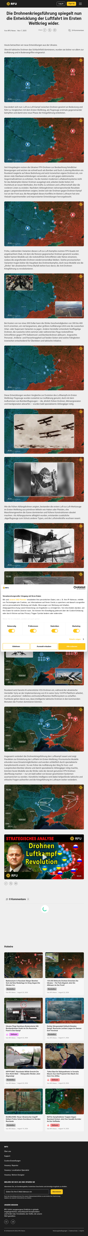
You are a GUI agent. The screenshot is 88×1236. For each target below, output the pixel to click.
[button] (80, 3)
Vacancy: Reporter (11, 1165)
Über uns (7, 1151)
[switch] (33, 631)
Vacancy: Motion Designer (14, 1175)
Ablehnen (16, 646)
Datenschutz (73, 1231)
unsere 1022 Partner (17, 600)
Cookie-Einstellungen (12, 1161)
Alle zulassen (72, 646)
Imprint (81, 1231)
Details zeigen (75, 639)
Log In (61, 4)
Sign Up (71, 4)
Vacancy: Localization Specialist (16, 1170)
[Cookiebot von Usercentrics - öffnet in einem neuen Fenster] (75, 587)
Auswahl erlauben (44, 646)
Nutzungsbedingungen (60, 1231)
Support (7, 1156)
